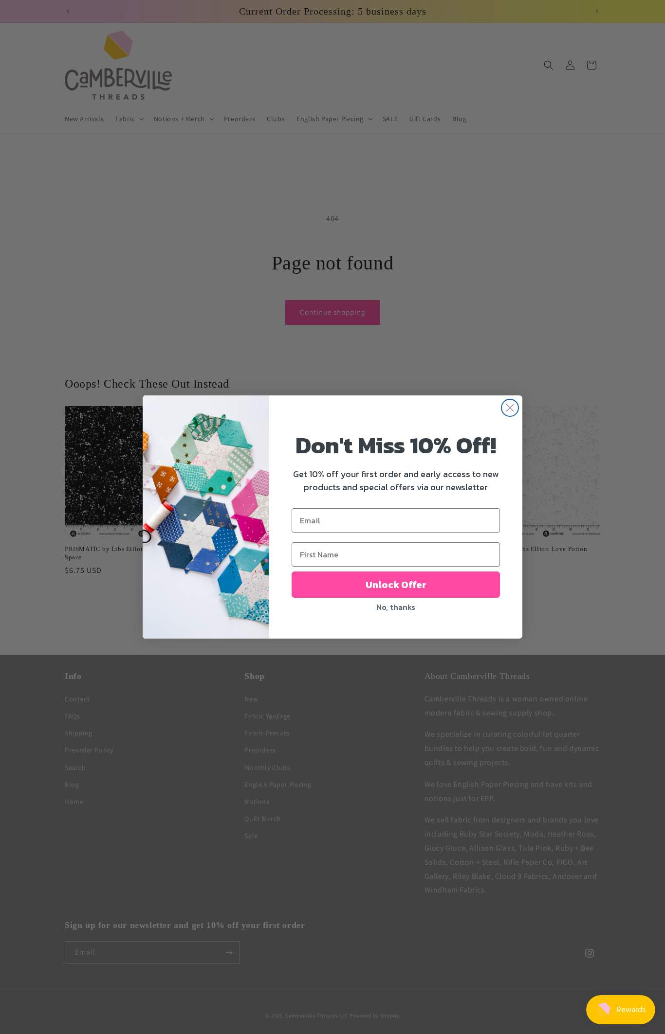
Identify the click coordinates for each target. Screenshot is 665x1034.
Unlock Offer (396, 584)
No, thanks (395, 607)
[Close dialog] (509, 407)
